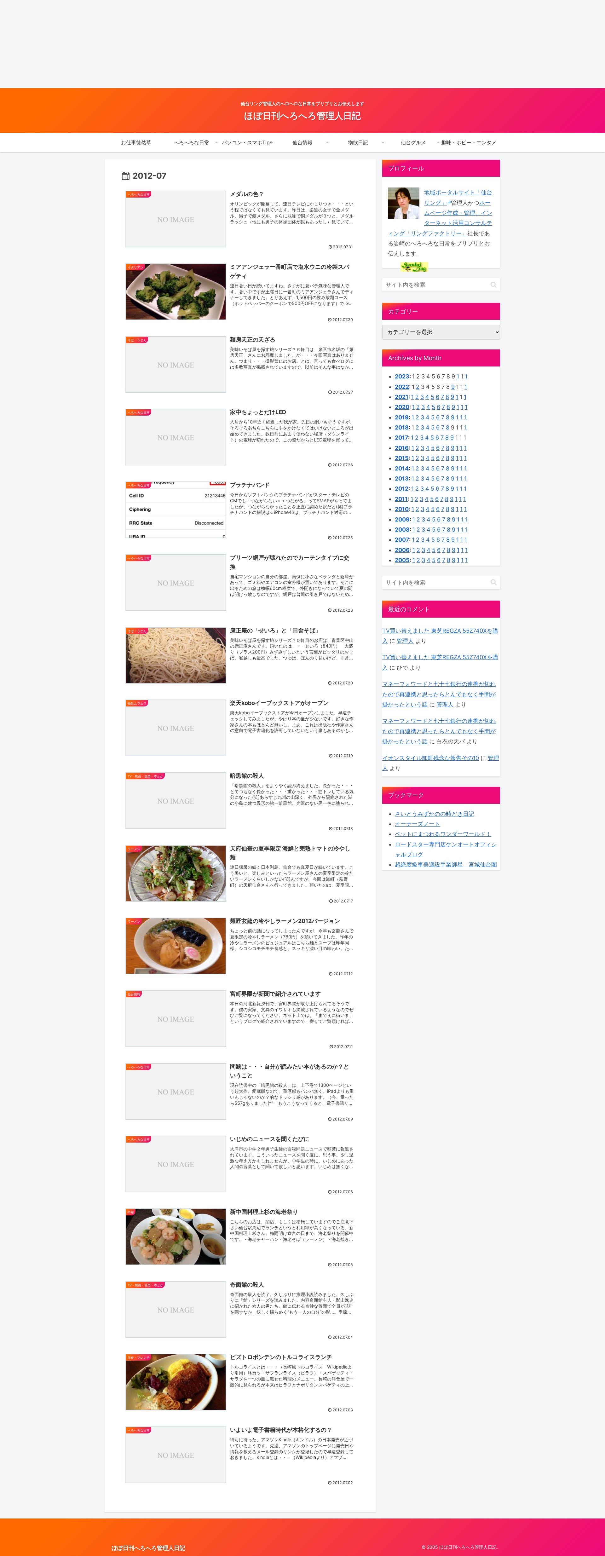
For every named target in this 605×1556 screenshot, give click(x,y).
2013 (402, 478)
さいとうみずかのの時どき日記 (434, 813)
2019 (402, 417)
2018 (402, 427)
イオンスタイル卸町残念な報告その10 (430, 758)
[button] (493, 284)
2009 (402, 519)
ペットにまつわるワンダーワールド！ (443, 834)
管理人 (405, 640)
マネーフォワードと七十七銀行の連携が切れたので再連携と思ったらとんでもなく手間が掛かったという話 (439, 694)
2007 (402, 539)
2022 (402, 386)
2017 (401, 437)
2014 (402, 468)
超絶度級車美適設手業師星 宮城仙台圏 (446, 864)
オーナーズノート (417, 824)
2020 (402, 407)
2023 (402, 376)
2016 (402, 448)
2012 (401, 488)
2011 (401, 499)
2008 (402, 529)
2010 (402, 509)
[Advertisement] (189, 44)
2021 (401, 397)
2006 (402, 550)
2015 (402, 458)
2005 (402, 560)
